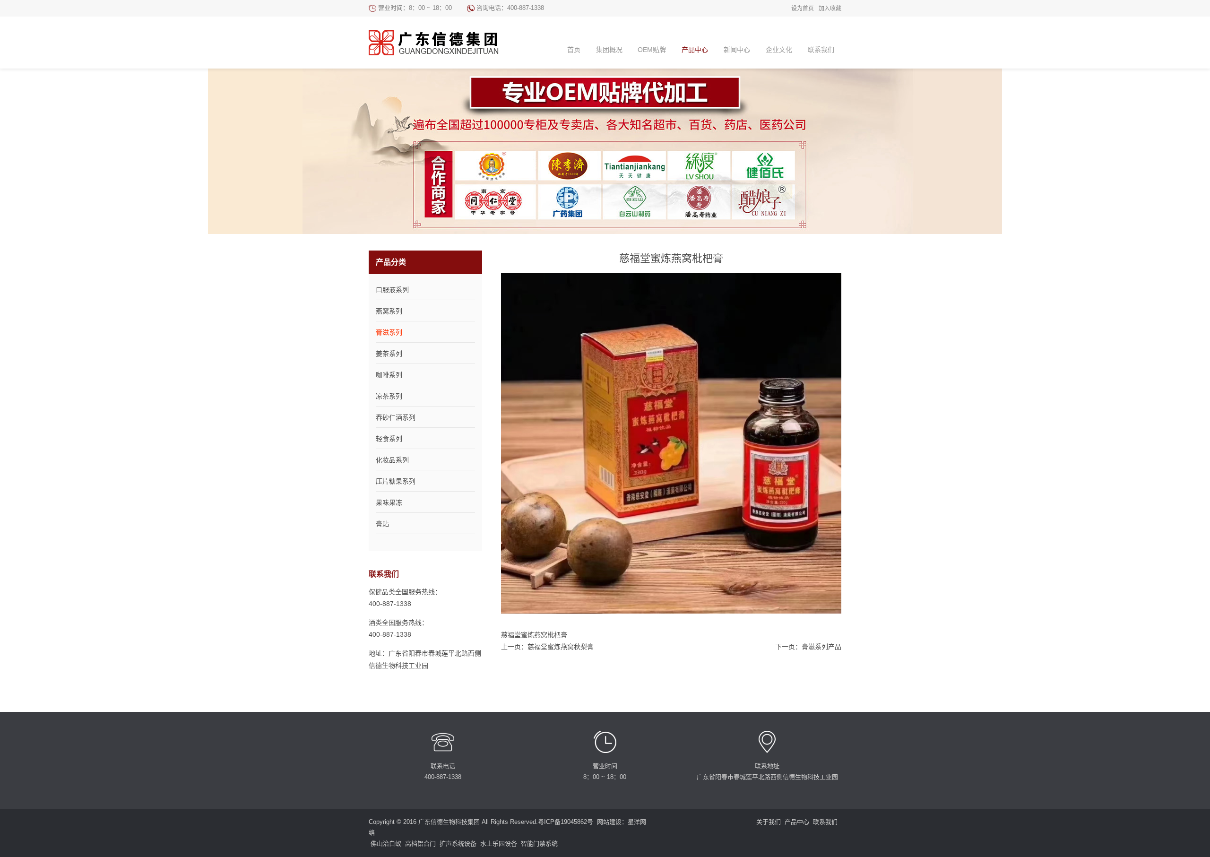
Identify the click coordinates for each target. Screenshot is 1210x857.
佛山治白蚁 (386, 843)
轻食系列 (389, 438)
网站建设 (609, 821)
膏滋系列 (389, 332)
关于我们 (768, 821)
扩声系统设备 (458, 843)
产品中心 (797, 821)
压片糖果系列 (395, 481)
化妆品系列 (392, 460)
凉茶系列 (389, 396)
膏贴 (382, 524)
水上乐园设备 (498, 843)
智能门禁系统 (539, 843)
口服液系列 (392, 290)
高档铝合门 (420, 843)
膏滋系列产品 (821, 646)
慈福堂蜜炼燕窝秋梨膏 (560, 646)
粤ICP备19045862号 (565, 821)
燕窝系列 (389, 311)
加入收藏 (830, 8)
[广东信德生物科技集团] (441, 42)
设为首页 (802, 8)
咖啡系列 (389, 375)
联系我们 (825, 821)
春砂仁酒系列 (395, 417)
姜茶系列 (389, 353)
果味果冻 (389, 502)
